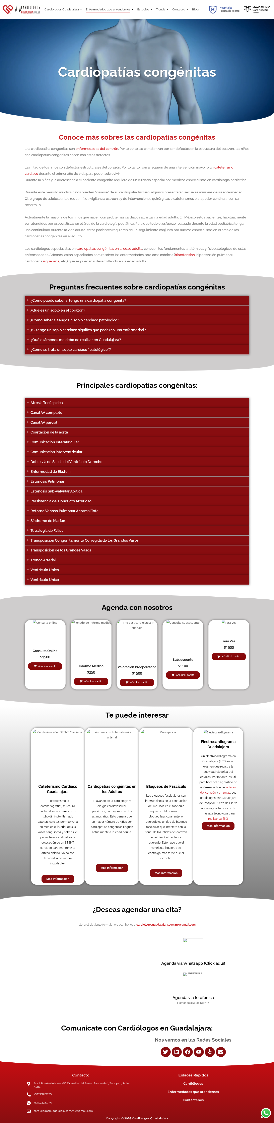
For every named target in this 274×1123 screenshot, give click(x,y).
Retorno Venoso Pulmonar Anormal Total (64, 511)
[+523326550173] (29, 1103)
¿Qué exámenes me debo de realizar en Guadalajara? (75, 340)
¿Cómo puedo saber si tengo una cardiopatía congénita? (78, 300)
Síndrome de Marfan (47, 521)
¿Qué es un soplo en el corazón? (57, 310)
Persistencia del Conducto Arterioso (60, 501)
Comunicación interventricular (56, 452)
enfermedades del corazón (97, 149)
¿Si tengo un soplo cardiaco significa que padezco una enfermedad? (88, 330)
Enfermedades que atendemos (193, 1092)
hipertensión (185, 255)
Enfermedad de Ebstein (50, 471)
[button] (137, 301)
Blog (195, 9)
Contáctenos (193, 1100)
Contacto (178, 9)
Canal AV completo (46, 412)
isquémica (51, 261)
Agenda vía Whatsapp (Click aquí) (193, 963)
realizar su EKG (218, 818)
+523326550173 (43, 1102)
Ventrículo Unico (44, 570)
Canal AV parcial (43, 422)
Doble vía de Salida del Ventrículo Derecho (66, 462)
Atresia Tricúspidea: (47, 403)
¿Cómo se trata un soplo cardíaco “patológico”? (70, 349)
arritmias (224, 792)
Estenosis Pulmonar (47, 481)
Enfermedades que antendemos (108, 9)
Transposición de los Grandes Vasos (60, 550)
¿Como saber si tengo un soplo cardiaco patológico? (74, 320)
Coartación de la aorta (49, 432)
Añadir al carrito (47, 666)
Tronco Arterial (43, 560)
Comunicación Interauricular (54, 442)
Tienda (160, 9)
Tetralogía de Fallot (46, 530)
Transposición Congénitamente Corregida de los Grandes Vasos (84, 540)
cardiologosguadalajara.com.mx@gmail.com (63, 1110)
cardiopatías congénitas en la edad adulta (109, 249)
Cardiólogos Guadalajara (62, 9)
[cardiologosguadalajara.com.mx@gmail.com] (29, 1111)
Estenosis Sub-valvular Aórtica (56, 491)
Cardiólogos (193, 1083)
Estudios (143, 9)
